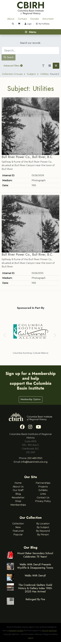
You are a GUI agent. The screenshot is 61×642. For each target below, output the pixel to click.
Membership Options (31, 399)
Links (43, 494)
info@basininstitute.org (34, 462)
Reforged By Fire (35, 599)
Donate (34, 18)
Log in (30, 638)
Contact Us (43, 497)
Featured (18, 531)
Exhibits (43, 490)
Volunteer (48, 18)
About (10, 18)
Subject (31, 74)
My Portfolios (43, 23)
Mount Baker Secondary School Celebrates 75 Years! (35, 554)
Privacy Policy (43, 501)
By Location (43, 523)
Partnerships (43, 483)
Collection (18, 523)
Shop (18, 501)
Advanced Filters (12, 65)
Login (29, 23)
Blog (18, 494)
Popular (18, 534)
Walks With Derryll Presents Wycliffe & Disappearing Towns (35, 566)
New (18, 527)
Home (18, 483)
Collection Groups (12, 74)
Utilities (44, 74)
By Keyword (43, 531)
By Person (43, 534)
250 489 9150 (34, 458)
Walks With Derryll (35, 575)
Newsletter (18, 497)
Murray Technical (49, 630)
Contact (22, 18)
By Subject (43, 527)
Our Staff (18, 490)
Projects (43, 486)
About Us (18, 486)
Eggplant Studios (16, 630)
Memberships (18, 504)
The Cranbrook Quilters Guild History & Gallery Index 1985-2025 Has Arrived (35, 588)
